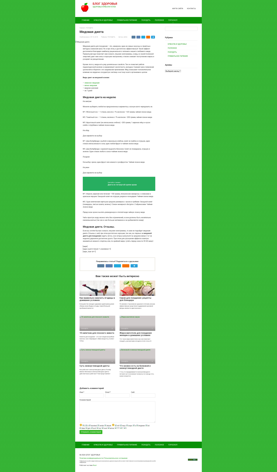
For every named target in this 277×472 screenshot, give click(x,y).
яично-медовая (91, 85)
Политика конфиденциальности (91, 458)
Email (108, 392)
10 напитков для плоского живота (97, 333)
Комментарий (85, 400)
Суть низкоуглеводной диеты (95, 366)
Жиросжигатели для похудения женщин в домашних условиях (136, 334)
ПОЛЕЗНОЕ (159, 20)
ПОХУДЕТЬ (146, 20)
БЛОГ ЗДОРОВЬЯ (105, 4)
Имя (82, 392)
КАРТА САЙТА (177, 9)
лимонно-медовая (92, 83)
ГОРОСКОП (172, 20)
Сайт (133, 392)
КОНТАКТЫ (191, 9)
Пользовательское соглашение (115, 458)
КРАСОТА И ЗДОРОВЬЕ (103, 20)
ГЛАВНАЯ (85, 20)
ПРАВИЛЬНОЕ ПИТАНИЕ (127, 20)
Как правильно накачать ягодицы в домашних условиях (97, 299)
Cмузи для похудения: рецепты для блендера (135, 299)
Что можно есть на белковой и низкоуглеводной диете (135, 367)
